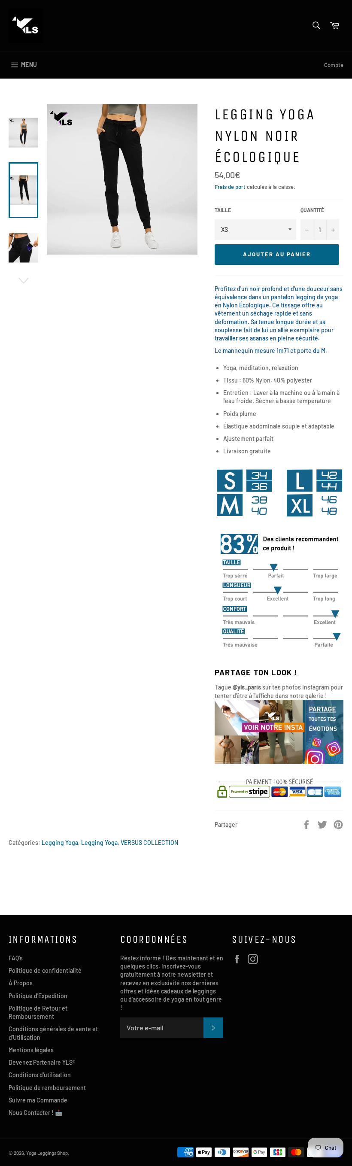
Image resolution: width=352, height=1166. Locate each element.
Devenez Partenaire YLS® (42, 1062)
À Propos (21, 983)
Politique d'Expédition (38, 995)
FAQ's (16, 958)
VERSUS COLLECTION (149, 842)
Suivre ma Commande (38, 1100)
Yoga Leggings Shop (47, 1153)
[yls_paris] (279, 761)
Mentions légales (31, 1050)
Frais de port (230, 186)
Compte (333, 64)
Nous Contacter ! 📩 (35, 1112)
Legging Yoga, (61, 842)
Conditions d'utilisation (40, 1074)
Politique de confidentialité (45, 970)
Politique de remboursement (47, 1087)
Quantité (312, 210)
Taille (223, 210)
